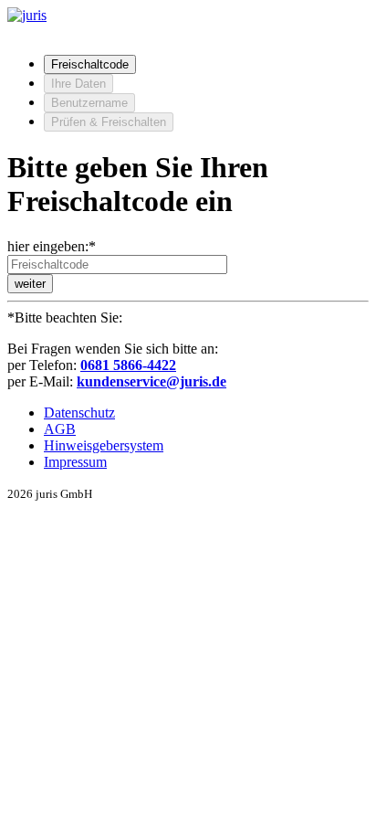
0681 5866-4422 (128, 365)
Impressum (75, 462)
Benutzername (89, 103)
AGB (60, 429)
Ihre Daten (78, 83)
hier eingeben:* (51, 246)
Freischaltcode (90, 64)
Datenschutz (79, 412)
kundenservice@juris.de (151, 381)
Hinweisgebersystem (103, 445)
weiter (30, 284)
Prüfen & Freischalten (108, 122)
